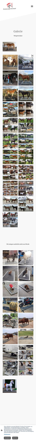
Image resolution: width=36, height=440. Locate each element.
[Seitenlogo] (10, 6)
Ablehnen (15, 438)
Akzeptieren (7, 438)
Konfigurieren (7, 434)
